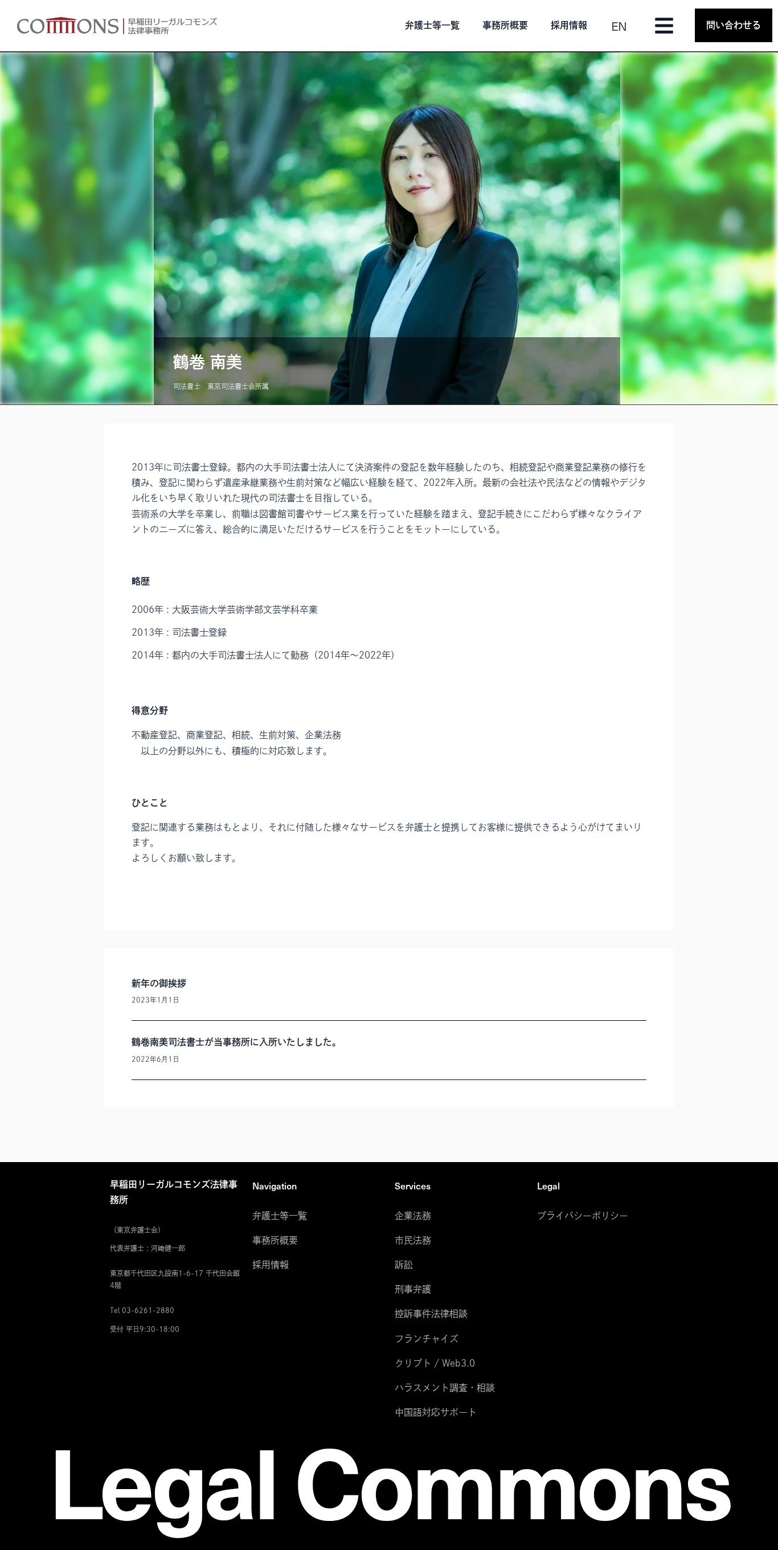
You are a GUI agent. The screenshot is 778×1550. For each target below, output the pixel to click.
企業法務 (413, 1215)
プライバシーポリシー (582, 1215)
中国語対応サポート (436, 1412)
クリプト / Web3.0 (435, 1363)
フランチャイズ (426, 1338)
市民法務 (413, 1240)
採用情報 (569, 25)
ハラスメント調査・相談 (445, 1387)
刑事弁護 (413, 1289)
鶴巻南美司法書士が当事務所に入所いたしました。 (236, 1041)
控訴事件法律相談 (431, 1313)
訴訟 (404, 1264)
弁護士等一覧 (432, 25)
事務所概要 (505, 25)
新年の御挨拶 (159, 983)
